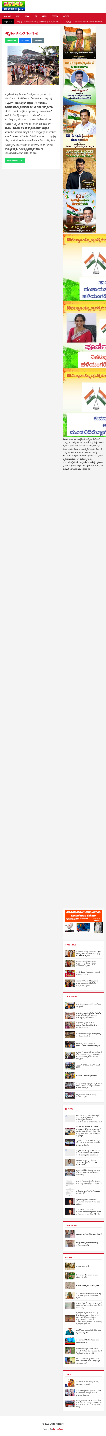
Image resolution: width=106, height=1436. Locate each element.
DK (36, 16)
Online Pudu (58, 1429)
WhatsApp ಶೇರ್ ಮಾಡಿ (15, 160)
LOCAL (27, 16)
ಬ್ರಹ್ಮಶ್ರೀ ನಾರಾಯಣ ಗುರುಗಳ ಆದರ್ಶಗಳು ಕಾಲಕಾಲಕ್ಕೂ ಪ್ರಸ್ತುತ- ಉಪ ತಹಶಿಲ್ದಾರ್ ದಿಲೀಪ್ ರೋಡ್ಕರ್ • (71, 21)
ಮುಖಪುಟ (7, 16)
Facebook (25, 40)
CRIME (44, 16)
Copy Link (38, 41)
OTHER (66, 16)
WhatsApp (11, 40)
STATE (18, 16)
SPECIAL (55, 16)
